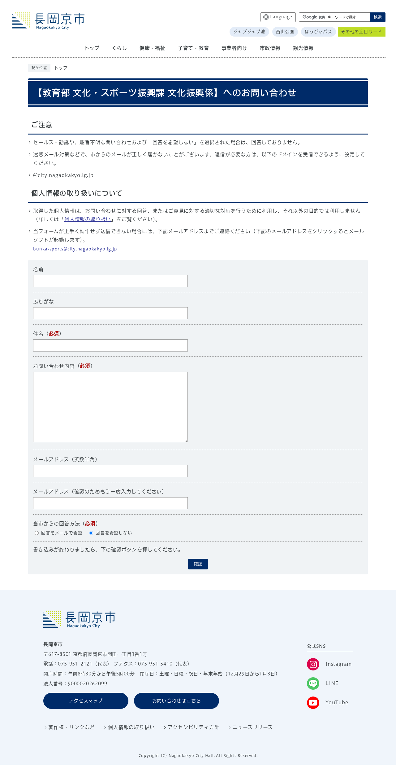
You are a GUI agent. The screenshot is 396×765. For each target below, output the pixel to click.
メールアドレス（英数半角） (66, 459)
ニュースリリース (252, 727)
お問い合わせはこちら (176, 700)
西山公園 (285, 31)
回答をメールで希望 (61, 533)
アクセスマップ (86, 700)
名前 (38, 269)
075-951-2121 (75, 663)
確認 (198, 564)
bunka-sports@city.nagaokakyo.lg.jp (75, 249)
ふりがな (43, 301)
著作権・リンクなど (71, 727)
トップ (60, 68)
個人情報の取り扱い (87, 219)
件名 (38, 333)
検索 (378, 17)
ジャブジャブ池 (249, 31)
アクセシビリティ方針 (193, 727)
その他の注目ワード (361, 31)
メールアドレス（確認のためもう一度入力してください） (100, 491)
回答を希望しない (114, 533)
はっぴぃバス (318, 31)
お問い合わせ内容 (54, 366)
